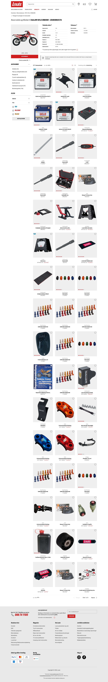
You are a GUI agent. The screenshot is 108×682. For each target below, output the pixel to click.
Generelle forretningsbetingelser (85, 628)
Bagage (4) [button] (15, 74)
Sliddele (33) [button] (15, 69)
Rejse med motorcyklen (39, 633)
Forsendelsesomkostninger (62, 633)
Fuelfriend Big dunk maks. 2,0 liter (43, 557)
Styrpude (43, 590)
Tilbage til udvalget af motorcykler (21, 15)
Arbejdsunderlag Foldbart (43, 294)
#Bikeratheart (36, 630)
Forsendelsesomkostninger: (45, 675)
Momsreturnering (59, 640)
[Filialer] (78, 4)
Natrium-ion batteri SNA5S (65, 129)
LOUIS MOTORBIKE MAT (87, 261)
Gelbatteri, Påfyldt (43, 129)
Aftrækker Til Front (87, 458)
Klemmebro (65, 294)
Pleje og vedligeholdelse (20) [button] (19, 71)
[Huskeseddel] (89, 4)
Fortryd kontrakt (15, 645)
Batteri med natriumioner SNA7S (43, 96)
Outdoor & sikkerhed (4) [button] (18, 80)
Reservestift (65, 162)
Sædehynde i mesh (65, 96)
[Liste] (75, 65)
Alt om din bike (37, 635)
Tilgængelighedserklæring (84, 637)
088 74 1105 (21, 615)
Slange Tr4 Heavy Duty (87, 195)
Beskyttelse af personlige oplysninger (86, 630)
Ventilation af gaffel (87, 524)
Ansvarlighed (58, 642)
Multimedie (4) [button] (16, 83)
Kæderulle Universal (65, 557)
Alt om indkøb (58, 630)
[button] (73, 4)
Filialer (57, 628)
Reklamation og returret (61, 637)
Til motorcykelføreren (38, 637)
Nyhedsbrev (14, 635)
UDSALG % (17, 110)
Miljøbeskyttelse (81, 640)
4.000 (87, 162)
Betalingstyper (59, 635)
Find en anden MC (23, 60)
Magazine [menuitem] (50, 9)
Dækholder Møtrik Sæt (43, 326)
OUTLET (17, 114)
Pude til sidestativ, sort (43, 359)
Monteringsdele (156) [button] (17, 88)
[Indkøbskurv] (95, 4)
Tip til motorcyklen (38, 628)
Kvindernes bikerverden (39, 626)
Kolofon (79, 626)
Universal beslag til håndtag (65, 425)
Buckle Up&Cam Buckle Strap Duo (87, 590)
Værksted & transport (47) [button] (19, 85)
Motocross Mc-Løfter (65, 228)
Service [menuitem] (57, 9)
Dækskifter (42, 425)
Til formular (47, 58)
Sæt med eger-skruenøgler (87, 425)
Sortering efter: (82, 65)
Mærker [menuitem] (44, 9)
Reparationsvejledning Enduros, (43, 392)
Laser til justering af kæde (87, 392)
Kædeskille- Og (65, 195)
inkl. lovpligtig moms (54, 674)
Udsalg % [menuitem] (36, 9)
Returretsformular (81, 635)
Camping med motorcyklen (40, 640)
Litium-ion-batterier (87, 96)
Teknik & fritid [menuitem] (28, 9)
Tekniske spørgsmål (16, 630)
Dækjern (43, 162)
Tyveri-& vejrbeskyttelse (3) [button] (19, 77)
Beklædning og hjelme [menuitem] (16, 9)
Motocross (42, 261)
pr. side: (46, 65)
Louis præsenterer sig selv (62, 626)
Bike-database (14, 633)
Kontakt (13, 626)
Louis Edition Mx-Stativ (87, 228)
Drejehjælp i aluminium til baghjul (43, 228)
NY (16, 106)
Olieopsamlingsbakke (87, 129)
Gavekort (13, 637)
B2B (12, 628)
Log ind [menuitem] (95, 9)
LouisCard (13, 640)
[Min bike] (84, 4)
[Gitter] (72, 65)
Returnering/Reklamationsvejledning (20, 642)
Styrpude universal (87, 557)
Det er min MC (24, 56)
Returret (79, 633)
